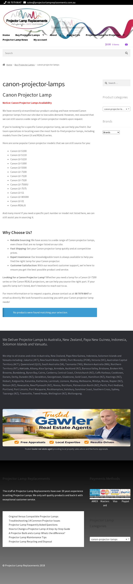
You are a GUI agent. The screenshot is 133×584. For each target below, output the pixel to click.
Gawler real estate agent (42, 449)
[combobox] (116, 109)
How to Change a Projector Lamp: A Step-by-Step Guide (39, 528)
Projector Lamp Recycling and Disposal (30, 541)
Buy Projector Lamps (27, 35)
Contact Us (73, 35)
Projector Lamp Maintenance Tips (28, 537)
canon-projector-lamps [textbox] (115, 109)
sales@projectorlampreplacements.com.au (51, 2)
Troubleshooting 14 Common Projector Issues (34, 520)
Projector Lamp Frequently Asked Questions (33, 524)
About (53, 35)
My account (40, 39)
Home (6, 35)
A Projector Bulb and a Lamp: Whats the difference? (37, 533)
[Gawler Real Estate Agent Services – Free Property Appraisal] (66, 427)
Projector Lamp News (15, 39)
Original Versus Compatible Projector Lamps (33, 516)
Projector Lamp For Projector (103, 35)
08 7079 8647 (14, 2)
